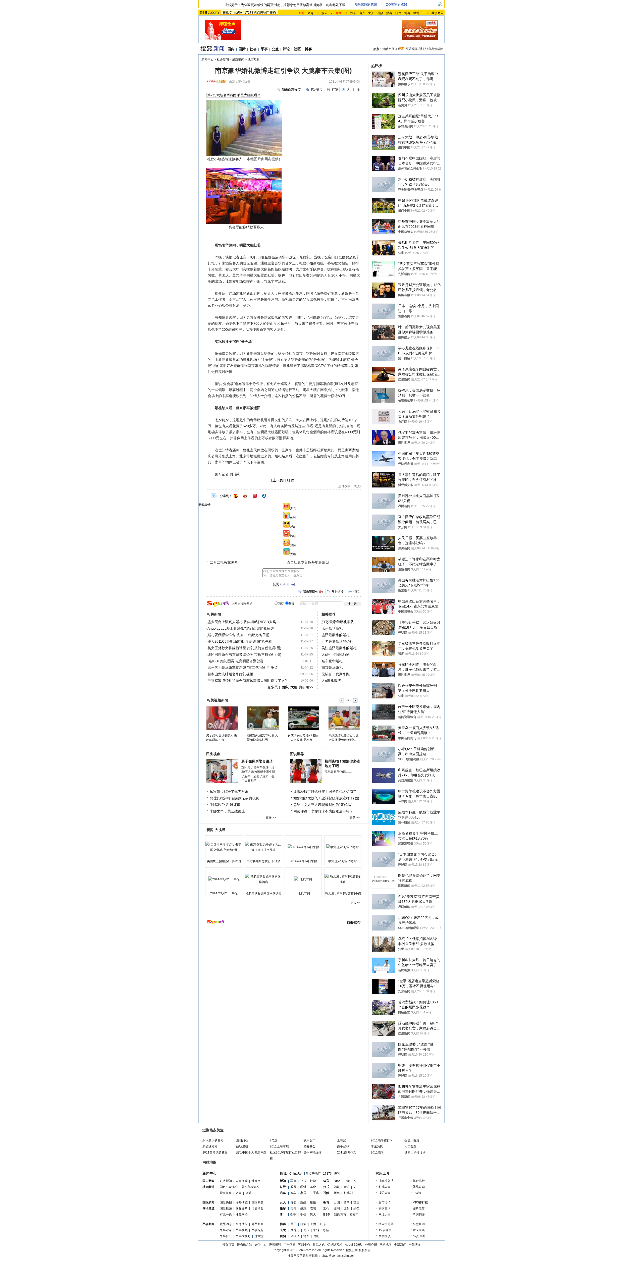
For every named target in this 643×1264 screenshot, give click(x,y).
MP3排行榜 (420, 1202)
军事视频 (242, 1230)
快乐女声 (309, 1140)
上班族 (341, 1140)
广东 (323, 1224)
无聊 (293, 554)
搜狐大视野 (411, 1140)
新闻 (283, 1181)
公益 (275, 49)
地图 (306, 1236)
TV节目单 (385, 1230)
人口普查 (410, 1146)
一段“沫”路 (303, 893)
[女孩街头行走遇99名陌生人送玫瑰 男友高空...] (303, 718)
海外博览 (242, 1202)
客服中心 (304, 1244)
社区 (297, 49)
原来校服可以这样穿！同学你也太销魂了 (325, 792)
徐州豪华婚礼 (332, 628)
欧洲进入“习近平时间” (342, 861)
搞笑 (293, 545)
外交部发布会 (251, 1187)
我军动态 (226, 1224)
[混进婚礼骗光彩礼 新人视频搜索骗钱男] (262, 718)
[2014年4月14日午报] (303, 847)
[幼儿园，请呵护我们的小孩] (343, 879)
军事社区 (226, 1236)
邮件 (398, 13)
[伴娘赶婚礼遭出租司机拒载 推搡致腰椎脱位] (344, 718)
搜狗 (273, 12)
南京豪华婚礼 (332, 668)
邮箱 (303, 1224)
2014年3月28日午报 (224, 893)
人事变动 (242, 1181)
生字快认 (385, 1236)
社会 (253, 49)
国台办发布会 (229, 1187)
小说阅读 (419, 1236)
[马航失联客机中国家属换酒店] (263, 879)
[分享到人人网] (264, 496)
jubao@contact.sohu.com (338, 1255)
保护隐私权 (334, 1244)
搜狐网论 (242, 1214)
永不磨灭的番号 (213, 1140)
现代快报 (244, 81)
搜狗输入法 (386, 1181)
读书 (337, 1208)
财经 (283, 1187)
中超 (347, 1181)
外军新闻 (257, 1224)
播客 (389, 13)
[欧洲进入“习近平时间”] (343, 847)
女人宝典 (419, 1230)
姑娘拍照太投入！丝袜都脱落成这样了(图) (326, 798)
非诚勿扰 (377, 1146)
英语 (356, 1202)
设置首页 (228, 1244)
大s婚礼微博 (331, 681)
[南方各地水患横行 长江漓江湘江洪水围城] (263, 847)
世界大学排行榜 (414, 1152)
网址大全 (385, 1214)
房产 (362, 13)
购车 (293, 1193)
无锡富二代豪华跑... (337, 674)
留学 (347, 1202)
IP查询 (417, 1193)
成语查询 (385, 1193)
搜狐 (226, 12)
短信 (306, 1230)
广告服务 (290, 1244)
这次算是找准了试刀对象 (229, 792)
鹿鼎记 (295, 1230)
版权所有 (365, 1250)
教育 (326, 1202)
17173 (248, 12)
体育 (310, 13)
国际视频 (226, 1208)
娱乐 (325, 13)
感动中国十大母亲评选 (251, 1152)
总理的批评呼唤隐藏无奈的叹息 (234, 798)
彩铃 (316, 1230)
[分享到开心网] (255, 496)
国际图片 (242, 1208)
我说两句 (438, 13)
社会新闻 (223, 59)
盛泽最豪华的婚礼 (336, 635)
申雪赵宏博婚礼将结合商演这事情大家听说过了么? (247, 681)
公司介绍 (371, 1244)
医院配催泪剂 (415, 49)
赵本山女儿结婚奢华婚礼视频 (230, 674)
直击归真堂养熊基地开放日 (308, 562)
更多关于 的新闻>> (290, 687)
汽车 (353, 13)
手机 (303, 1214)
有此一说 (226, 1214)
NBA (337, 1181)
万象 (239, 1193)
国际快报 (226, 1202)
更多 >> (271, 817)
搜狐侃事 (226, 1193)
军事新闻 (208, 1224)
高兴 (293, 509)
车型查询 (419, 1224)
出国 (337, 1202)
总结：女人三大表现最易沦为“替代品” (322, 805)
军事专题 (257, 1230)
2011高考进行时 (382, 1140)
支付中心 (260, 1244)
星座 (313, 1202)
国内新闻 (208, 1181)
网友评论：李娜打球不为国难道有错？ (323, 811)
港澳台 (255, 1181)
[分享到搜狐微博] (236, 496)
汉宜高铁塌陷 (434, 49)
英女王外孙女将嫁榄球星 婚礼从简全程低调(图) (244, 648)
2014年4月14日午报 (303, 861)
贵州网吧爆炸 (312, 1152)
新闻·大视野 (215, 830)
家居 (303, 1193)
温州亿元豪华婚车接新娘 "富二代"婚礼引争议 (242, 668)
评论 (286, 49)
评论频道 (208, 1208)
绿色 (356, 1208)
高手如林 (343, 1146)
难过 (293, 518)
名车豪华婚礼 (332, 661)
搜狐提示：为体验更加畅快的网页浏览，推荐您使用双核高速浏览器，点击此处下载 (285, 5)
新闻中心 (207, 59)
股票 (293, 1187)
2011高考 (377, 1152)
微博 (416, 13)
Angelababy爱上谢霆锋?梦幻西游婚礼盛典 (240, 628)
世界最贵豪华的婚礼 (337, 641)
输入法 (295, 1236)
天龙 (283, 1230)
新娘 (303, 1202)
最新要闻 (238, 59)
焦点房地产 (261, 12)
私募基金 (309, 1146)
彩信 (326, 1230)
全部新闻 (400, 1244)
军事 (264, 49)
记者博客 (257, 1208)
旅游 (283, 1208)
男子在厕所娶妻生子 (257, 761)
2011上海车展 (279, 1146)
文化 (326, 1208)
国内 (231, 49)
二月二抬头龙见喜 (224, 562)
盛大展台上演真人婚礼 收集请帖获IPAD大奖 (241, 622)
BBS (425, 13)
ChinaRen (237, 12)
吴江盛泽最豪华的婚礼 (339, 648)
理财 (303, 1187)
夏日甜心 (242, 1140)
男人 (313, 1214)
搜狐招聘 (275, 1244)
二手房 (314, 1193)
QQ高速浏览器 (396, 5)
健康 (303, 1208)
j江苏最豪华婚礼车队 (338, 622)
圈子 (294, 1224)
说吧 (316, 1236)
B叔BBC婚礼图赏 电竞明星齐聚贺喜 (235, 661)
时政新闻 (226, 1181)
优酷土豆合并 (391, 49)
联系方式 (319, 1244)
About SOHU (353, 1244)
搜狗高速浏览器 (365, 5)
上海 (313, 1224)
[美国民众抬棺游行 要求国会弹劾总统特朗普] (223, 847)
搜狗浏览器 (386, 1224)
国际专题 (257, 1202)
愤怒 (293, 536)
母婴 (293, 1202)
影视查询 (385, 1187)
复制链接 (316, 89)
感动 (293, 527)
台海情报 (242, 1224)
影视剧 (348, 1193)
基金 (313, 1187)
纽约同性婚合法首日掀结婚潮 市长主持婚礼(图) (244, 654)
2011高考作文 (346, 1152)
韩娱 (337, 1187)
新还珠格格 (210, 1146)
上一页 (278, 480)
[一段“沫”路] (303, 879)
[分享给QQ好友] (245, 496)
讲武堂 (258, 1236)
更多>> (355, 903)
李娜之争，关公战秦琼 (227, 811)
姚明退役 (242, 1146)
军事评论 (226, 1230)
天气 (293, 1208)
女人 (371, 13)
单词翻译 (419, 1214)
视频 (380, 13)
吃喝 (313, 1208)
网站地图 (386, 1244)
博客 (407, 13)
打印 (335, 89)
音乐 (347, 1187)
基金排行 (419, 1181)
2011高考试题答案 (215, 1152)
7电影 (274, 1140)
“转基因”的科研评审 (225, 805)
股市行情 (385, 1202)
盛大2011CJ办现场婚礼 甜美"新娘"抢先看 (239, 641)
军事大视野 (243, 1236)
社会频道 (208, 1187)
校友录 (354, 1214)
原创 (347, 1208)
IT (346, 13)
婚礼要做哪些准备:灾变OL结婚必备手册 (238, 635)
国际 (242, 49)
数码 (293, 1214)
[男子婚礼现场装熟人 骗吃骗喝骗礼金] (222, 718)
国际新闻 (208, 1202)
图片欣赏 (419, 1208)
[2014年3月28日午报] (223, 879)
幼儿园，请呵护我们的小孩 (343, 893)
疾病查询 (385, 1208)
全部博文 (415, 1244)
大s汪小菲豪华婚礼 (336, 654)
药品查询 (419, 1187)
